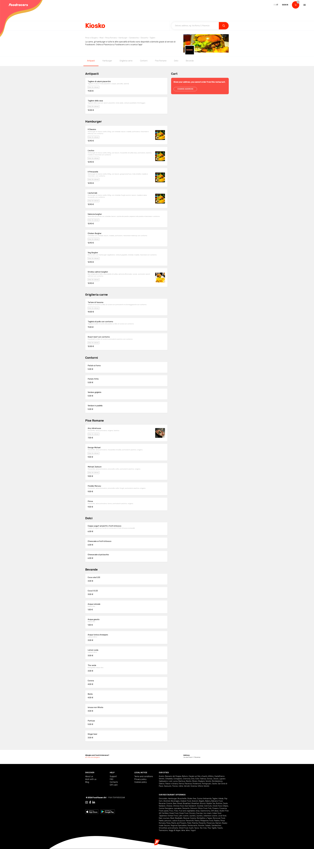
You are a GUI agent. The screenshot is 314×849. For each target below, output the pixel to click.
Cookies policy (140, 782)
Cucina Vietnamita (204, 799)
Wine (183, 830)
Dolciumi (193, 808)
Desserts (186, 808)
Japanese (163, 816)
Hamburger (107, 61)
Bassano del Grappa (173, 776)
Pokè (189, 823)
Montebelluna (217, 781)
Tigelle (214, 828)
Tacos (196, 828)
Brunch (203, 803)
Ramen (218, 823)
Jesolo (215, 779)
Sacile (214, 784)
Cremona (186, 779)
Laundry (192, 816)
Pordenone (197, 784)
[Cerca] (224, 25)
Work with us (90, 779)
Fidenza (203, 779)
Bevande (190, 61)
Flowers (215, 808)
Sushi (191, 828)
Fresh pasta (163, 811)
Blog (87, 782)
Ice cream (208, 813)
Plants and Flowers (178, 823)
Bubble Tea (211, 803)
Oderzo (161, 784)
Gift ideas (215, 811)
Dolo (193, 779)
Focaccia (223, 808)
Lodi (170, 781)
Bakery (207, 801)
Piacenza (188, 784)
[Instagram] (86, 802)
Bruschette (182, 799)
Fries (176, 811)
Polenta (195, 823)
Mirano (194, 781)
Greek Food (173, 813)
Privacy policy (140, 779)
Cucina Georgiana (166, 808)
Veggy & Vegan (175, 830)
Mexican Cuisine (189, 818)
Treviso (175, 786)
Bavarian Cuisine (165, 803)
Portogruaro (206, 784)
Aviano (161, 776)
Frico (171, 811)
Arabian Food (185, 801)
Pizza (168, 823)
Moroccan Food (219, 818)
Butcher (219, 803)
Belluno (185, 776)
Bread (179, 803)
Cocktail (200, 806)
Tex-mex (203, 828)
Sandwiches (216, 825)
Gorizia (209, 779)
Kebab (221, 799)
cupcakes (177, 808)
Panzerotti (190, 821)
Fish (209, 808)
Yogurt (193, 830)
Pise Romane (160, 61)
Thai (209, 828)
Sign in (285, 5)
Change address (185, 89)
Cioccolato (163, 799)
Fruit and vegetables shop (189, 811)
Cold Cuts (208, 806)
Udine (181, 786)
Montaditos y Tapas (204, 818)
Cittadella (169, 779)
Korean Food (173, 816)
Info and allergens (94, 757)
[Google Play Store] (107, 811)
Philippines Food (206, 821)
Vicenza (193, 786)
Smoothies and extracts (168, 828)
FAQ (111, 779)
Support (113, 776)
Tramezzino (163, 830)
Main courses (164, 818)
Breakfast (187, 803)
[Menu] (304, 5)
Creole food (217, 806)
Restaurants (192, 825)
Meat (172, 818)
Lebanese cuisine (210, 816)
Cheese (169, 806)
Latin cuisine (183, 816)
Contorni (143, 61)
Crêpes (225, 806)
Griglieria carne (126, 61)
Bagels (201, 801)
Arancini (195, 801)
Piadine (217, 821)
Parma (181, 784)
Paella (161, 821)
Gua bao (199, 813)
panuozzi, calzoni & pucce (174, 821)
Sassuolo (167, 786)
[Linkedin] (93, 802)
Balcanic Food (216, 801)
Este (197, 779)
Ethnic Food (202, 808)
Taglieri (215, 799)
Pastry (197, 821)
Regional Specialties (179, 825)
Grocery (192, 813)
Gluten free (191, 799)
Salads (208, 825)
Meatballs (178, 818)
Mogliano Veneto (204, 781)
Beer (175, 803)
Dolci (176, 61)
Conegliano (177, 779)
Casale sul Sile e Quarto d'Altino (201, 776)
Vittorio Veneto (203, 786)
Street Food (183, 828)
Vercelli (187, 786)
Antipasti (91, 61)
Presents (202, 823)
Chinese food (178, 806)
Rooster (201, 825)
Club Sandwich (190, 806)
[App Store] (91, 811)
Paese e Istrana (171, 784)
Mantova (181, 781)
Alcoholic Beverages (171, 801)
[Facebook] (90, 802)
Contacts (114, 782)
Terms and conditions (143, 776)
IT (277, 5)
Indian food (216, 813)
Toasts (220, 828)
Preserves (211, 823)
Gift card (113, 785)
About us (89, 776)
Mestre (188, 781)
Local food (222, 816)
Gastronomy (205, 811)
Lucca (175, 781)
